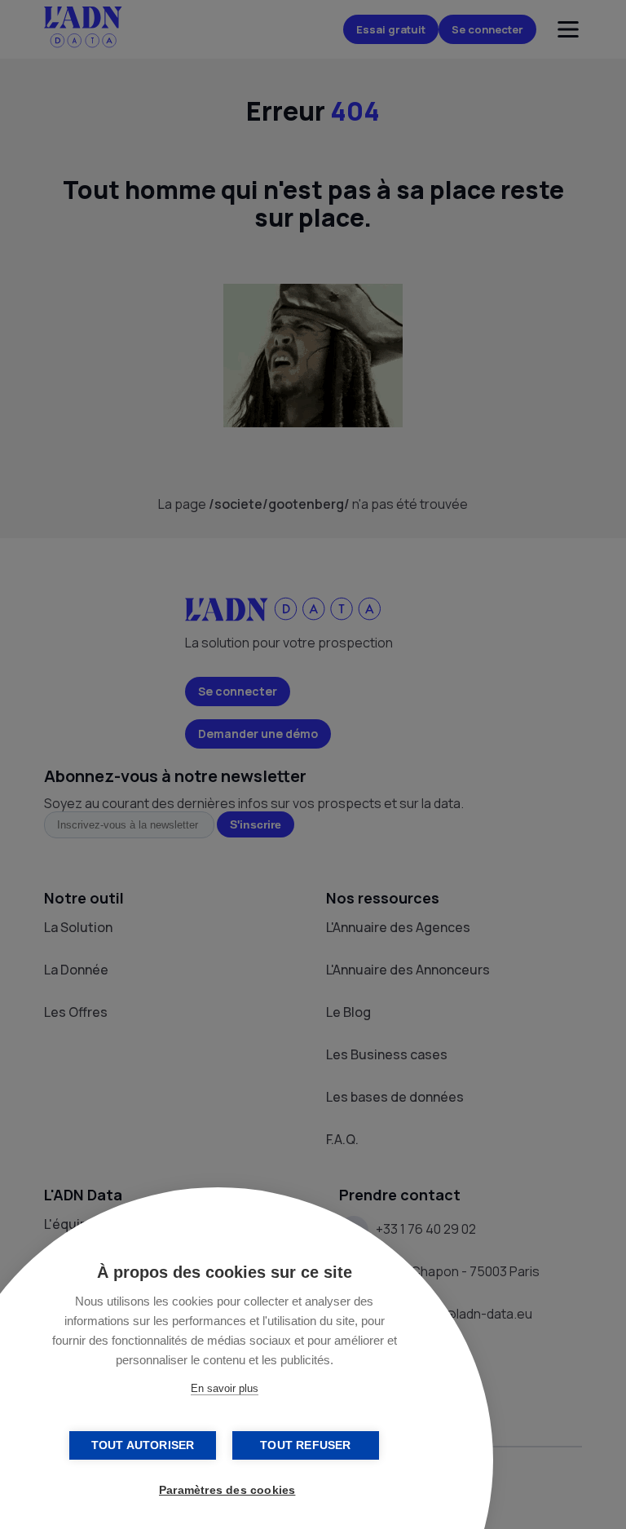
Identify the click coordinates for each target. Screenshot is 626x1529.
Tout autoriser (143, 1445)
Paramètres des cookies (227, 1490)
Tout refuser (305, 1445)
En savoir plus (224, 1388)
